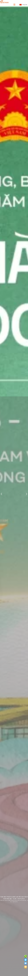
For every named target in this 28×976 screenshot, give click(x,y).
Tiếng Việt (24, 4)
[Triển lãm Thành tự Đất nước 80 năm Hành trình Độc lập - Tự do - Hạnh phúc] (14, 494)
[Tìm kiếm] (17, 4)
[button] (26, 494)
